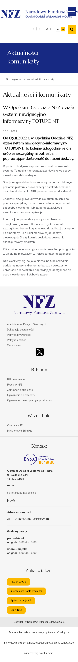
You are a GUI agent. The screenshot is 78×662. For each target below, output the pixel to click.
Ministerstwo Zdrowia (19, 430)
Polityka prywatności (19, 334)
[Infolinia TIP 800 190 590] (39, 459)
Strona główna (13, 79)
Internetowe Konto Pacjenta (26, 591)
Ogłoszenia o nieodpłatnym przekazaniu (30, 400)
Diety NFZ (16, 610)
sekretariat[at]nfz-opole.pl (22, 492)
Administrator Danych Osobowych (26, 324)
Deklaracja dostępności (20, 329)
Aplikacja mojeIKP (21, 600)
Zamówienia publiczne (20, 389)
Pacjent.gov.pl (19, 581)
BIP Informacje (16, 379)
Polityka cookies (16, 340)
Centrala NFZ (15, 425)
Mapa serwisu (15, 345)
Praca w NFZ (14, 384)
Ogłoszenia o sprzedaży (21, 395)
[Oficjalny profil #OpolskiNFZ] (40, 352)
